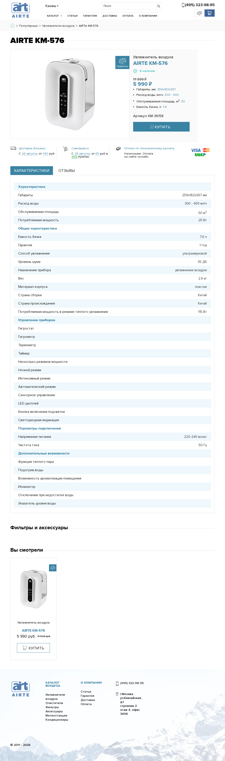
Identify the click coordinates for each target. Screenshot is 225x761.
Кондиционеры (56, 720)
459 (74, 157)
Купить (162, 127)
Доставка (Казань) (32, 148)
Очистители (54, 703)
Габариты (25, 195)
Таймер (24, 353)
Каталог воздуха (52, 684)
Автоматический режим (37, 387)
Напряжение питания (34, 437)
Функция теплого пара (36, 462)
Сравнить (122, 66)
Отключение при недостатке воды (45, 495)
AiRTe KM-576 (33, 630)
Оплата (127, 16)
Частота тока (28, 445)
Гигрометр (26, 337)
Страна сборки (30, 295)
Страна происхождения (36, 303)
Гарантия (90, 16)
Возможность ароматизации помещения (49, 478)
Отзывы (66, 170)
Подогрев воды (30, 470)
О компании (148, 16)
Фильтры (52, 707)
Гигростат (26, 328)
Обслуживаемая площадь (38, 212)
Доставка (109, 16)
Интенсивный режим (34, 378)
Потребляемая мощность (38, 220)
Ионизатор (26, 487)
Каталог (53, 16)
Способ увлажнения (34, 253)
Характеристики (31, 170)
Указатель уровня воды (37, 503)
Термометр (27, 345)
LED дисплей (28, 403)
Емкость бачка (29, 237)
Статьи (72, 16)
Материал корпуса (32, 287)
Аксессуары (54, 711)
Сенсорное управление (36, 395)
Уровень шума (29, 262)
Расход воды (28, 203)
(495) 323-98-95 (200, 4)
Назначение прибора (34, 270)
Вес (21, 278)
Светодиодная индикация (38, 420)
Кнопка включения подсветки (41, 412)
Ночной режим (29, 370)
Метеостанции (56, 715)
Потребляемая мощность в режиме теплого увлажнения (63, 312)
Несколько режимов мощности (42, 362)
